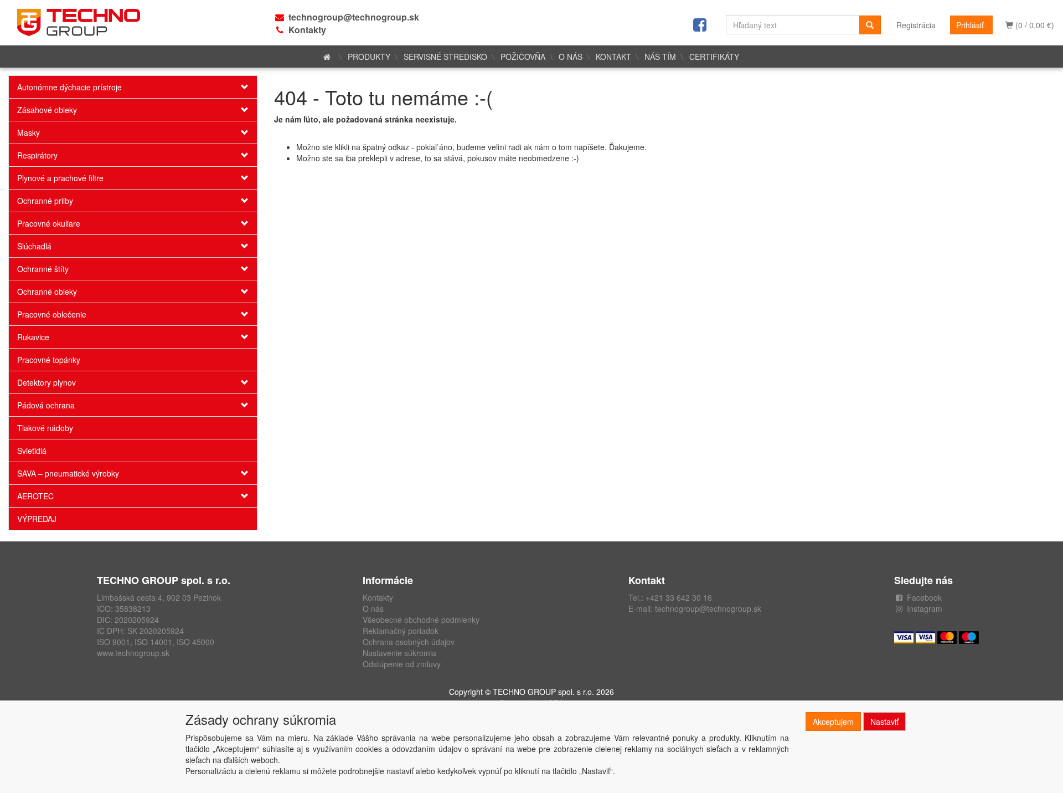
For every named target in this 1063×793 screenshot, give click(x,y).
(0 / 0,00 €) (1033, 24)
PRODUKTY (369, 56)
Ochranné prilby (45, 200)
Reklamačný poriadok (400, 630)
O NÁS (570, 56)
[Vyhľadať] (870, 25)
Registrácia (916, 24)
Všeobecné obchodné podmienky (421, 619)
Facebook (924, 597)
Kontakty (307, 29)
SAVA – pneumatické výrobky (68, 473)
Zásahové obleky (47, 109)
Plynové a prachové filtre (60, 177)
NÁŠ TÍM (660, 56)
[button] (236, 87)
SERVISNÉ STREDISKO (445, 56)
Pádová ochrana (46, 405)
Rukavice (33, 336)
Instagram (924, 608)
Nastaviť (884, 721)
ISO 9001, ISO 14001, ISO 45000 (155, 641)
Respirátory (37, 155)
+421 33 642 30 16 (679, 597)
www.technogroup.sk (133, 652)
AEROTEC (35, 496)
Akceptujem (833, 721)
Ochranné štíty (43, 268)
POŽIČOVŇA (522, 56)
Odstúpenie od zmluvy (402, 663)
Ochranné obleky (47, 291)
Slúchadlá (34, 246)
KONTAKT (613, 56)
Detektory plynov (46, 382)
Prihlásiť (970, 24)
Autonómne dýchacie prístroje (69, 87)
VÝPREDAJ (36, 518)
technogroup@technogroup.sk (353, 17)
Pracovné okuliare (48, 223)
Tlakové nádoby (45, 427)
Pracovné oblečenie (51, 314)
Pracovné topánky (48, 359)
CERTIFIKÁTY (714, 56)
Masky (28, 132)
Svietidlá (32, 450)
